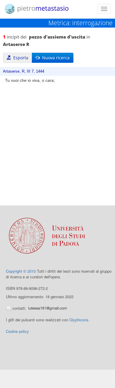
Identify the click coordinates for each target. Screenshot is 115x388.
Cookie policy (17, 331)
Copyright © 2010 (21, 271)
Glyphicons (78, 319)
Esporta (19, 57)
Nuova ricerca (55, 57)
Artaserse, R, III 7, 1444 (23, 71)
